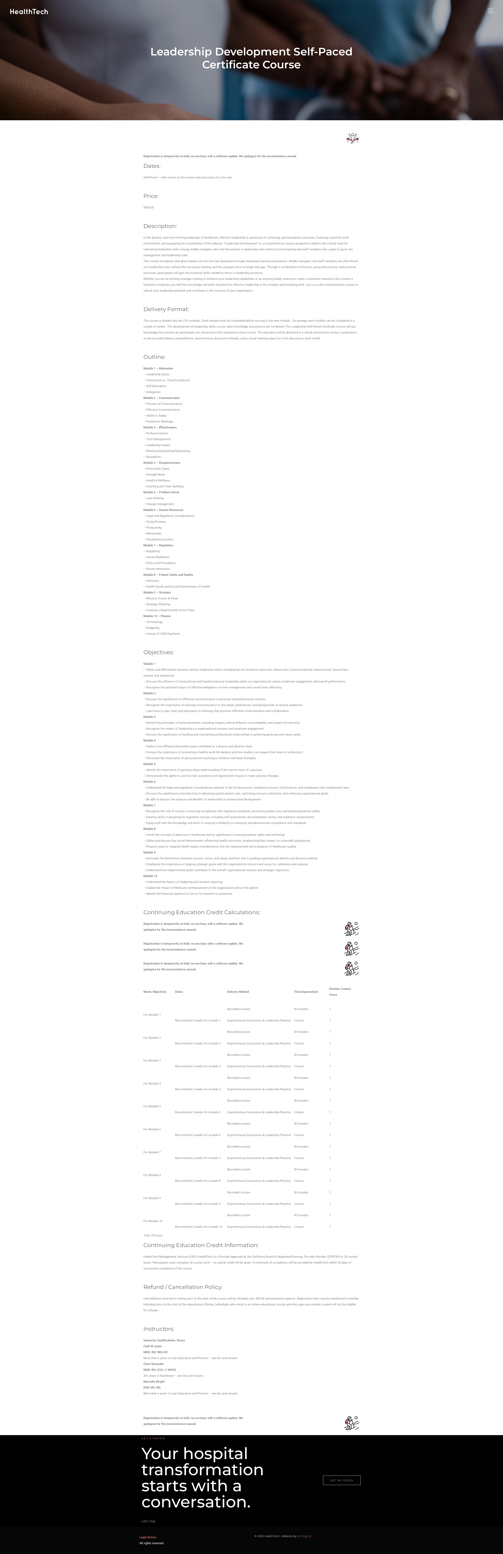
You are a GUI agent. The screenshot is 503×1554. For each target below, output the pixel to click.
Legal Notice (148, 1537)
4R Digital (304, 1536)
